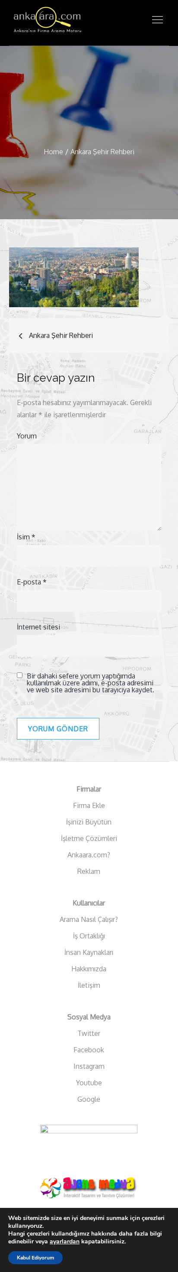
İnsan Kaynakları (88, 952)
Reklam (88, 871)
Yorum (27, 436)
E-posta (32, 582)
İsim (26, 536)
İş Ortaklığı (89, 935)
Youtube (89, 1082)
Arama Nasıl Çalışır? (89, 919)
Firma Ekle (89, 805)
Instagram (89, 1066)
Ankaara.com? (88, 854)
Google (88, 1099)
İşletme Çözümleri (89, 838)
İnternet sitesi (38, 627)
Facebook (88, 1049)
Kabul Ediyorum (35, 1257)
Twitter (88, 1033)
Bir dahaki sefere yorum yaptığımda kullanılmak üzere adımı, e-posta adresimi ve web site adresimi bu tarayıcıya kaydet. (90, 682)
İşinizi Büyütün (88, 822)
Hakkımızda (88, 968)
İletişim (89, 985)
